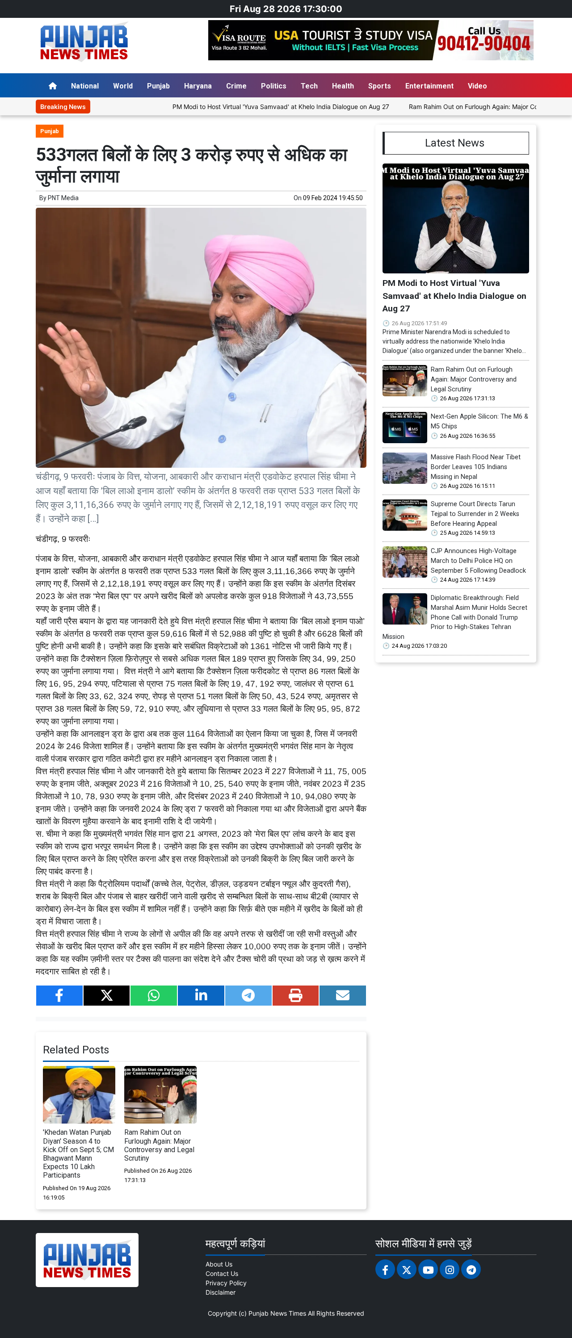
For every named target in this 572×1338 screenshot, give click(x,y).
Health (343, 86)
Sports (379, 86)
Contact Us (222, 1273)
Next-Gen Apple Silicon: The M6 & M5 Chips (479, 421)
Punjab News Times (277, 1313)
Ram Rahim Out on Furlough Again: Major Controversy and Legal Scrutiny (159, 1145)
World (123, 86)
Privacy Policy (226, 1283)
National (85, 86)
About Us (219, 1264)
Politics (273, 86)
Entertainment (429, 86)
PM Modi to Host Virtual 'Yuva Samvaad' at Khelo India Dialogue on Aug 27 (247, 106)
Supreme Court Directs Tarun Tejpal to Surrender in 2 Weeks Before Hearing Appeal (475, 513)
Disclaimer (221, 1292)
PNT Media (63, 197)
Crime (236, 86)
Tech (309, 86)
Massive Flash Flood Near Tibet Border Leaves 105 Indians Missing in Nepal (476, 466)
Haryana (198, 86)
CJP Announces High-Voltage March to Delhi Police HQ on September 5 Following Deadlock (478, 560)
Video (477, 86)
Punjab (158, 86)
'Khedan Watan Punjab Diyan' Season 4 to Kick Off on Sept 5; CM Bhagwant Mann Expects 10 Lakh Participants (78, 1153)
